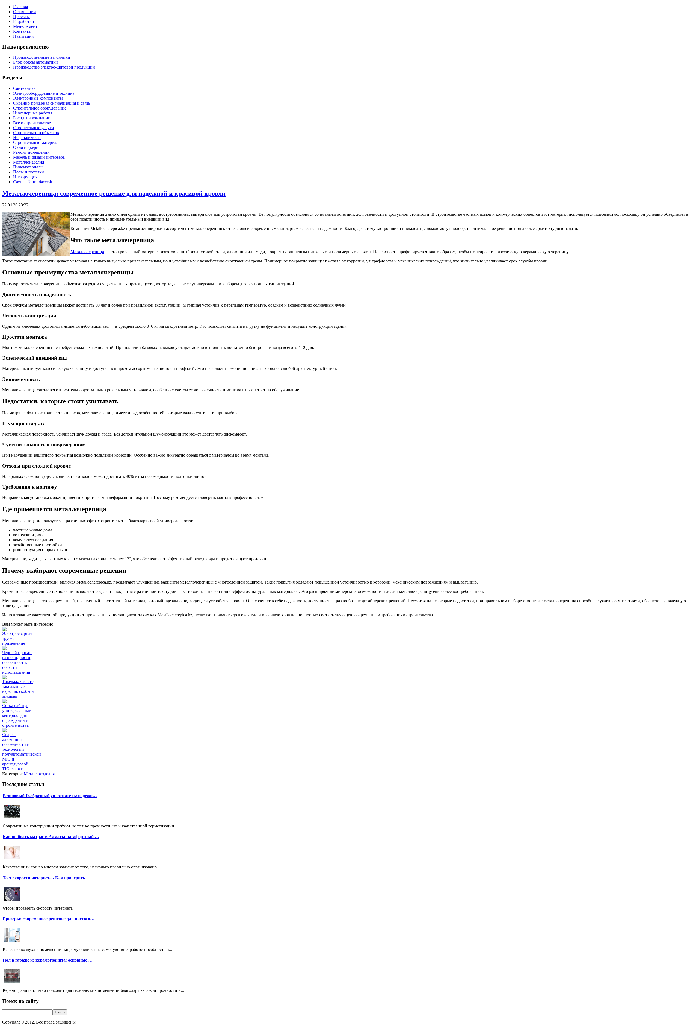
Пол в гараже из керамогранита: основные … (48, 960)
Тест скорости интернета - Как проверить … (46, 878)
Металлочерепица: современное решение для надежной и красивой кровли (114, 193)
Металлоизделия (39, 773)
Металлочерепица (87, 251)
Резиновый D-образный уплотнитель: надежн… (50, 795)
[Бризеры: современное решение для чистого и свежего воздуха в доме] (12, 941)
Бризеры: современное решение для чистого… (48, 918)
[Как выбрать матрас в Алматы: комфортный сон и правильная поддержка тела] (12, 858)
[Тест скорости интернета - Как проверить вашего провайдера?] (12, 900)
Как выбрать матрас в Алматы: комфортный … (51, 836)
